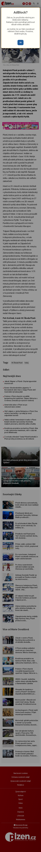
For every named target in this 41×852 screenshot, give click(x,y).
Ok (20, 42)
